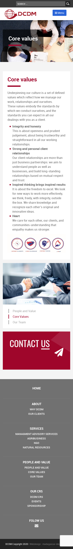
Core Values (21, 317)
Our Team (19, 322)
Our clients (36, 414)
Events (36, 501)
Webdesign (35, 543)
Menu (60, 13)
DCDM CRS (36, 497)
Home (36, 388)
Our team (36, 476)
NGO (36, 443)
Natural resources (36, 447)
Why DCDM (36, 409)
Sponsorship (36, 506)
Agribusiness (36, 438)
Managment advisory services (36, 434)
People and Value (24, 311)
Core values (36, 472)
